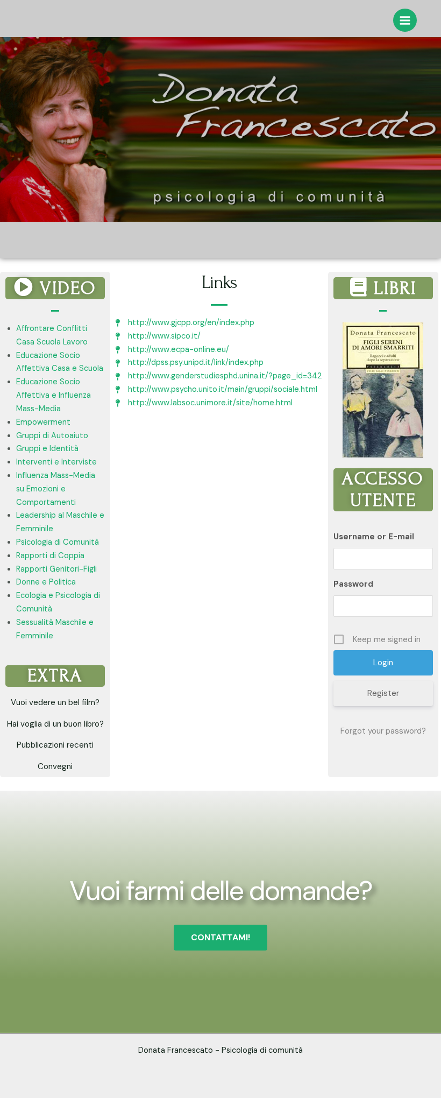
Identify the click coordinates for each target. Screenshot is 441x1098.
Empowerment (43, 422)
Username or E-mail (373, 536)
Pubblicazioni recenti (55, 745)
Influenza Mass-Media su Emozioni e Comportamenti (55, 489)
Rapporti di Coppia (50, 556)
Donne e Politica (46, 582)
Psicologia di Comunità (57, 542)
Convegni (55, 766)
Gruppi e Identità (47, 449)
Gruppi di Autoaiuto (52, 436)
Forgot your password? (383, 731)
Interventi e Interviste (56, 462)
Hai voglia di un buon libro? (55, 724)
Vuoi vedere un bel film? (55, 702)
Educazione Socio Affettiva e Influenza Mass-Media (53, 395)
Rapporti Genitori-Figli (56, 569)
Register (383, 693)
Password (353, 584)
